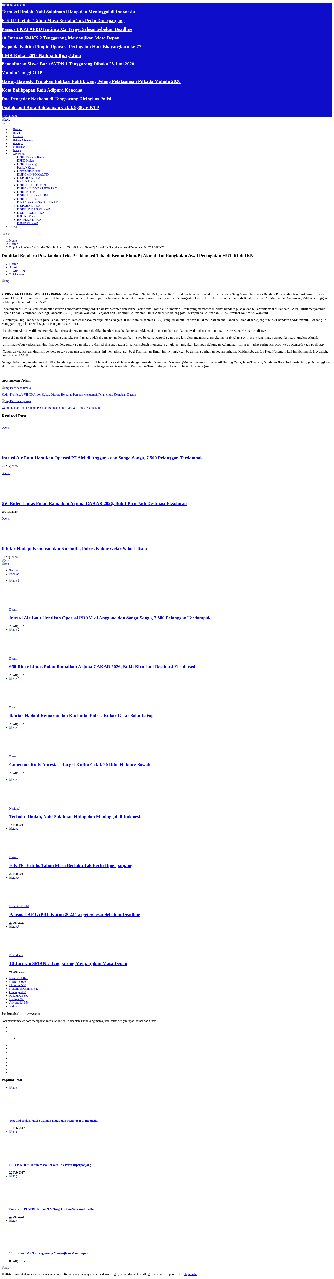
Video (16, 226)
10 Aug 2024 (17, 270)
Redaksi (14, 1027)
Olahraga (18, 143)
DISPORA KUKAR (30, 178)
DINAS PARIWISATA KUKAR (37, 202)
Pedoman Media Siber (22, 1045)
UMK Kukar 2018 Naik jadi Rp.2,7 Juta (41, 55)
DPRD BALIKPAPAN (31, 185)
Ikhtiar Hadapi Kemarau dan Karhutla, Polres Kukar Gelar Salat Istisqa (74, 548)
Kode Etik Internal (33, 1038)
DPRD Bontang (27, 164)
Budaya (17, 150)
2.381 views (16, 274)
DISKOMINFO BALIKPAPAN (37, 188)
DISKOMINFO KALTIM (33, 174)
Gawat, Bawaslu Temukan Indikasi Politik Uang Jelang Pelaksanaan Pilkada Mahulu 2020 (91, 81)
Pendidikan (19, 146)
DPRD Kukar (25, 160)
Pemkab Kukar (26, 167)
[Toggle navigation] (3, 123)
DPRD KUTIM (27, 192)
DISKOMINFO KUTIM (32, 195)
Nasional (17, 129)
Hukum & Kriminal (23, 139)
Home (13, 240)
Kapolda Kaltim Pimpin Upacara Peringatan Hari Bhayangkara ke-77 (71, 46)
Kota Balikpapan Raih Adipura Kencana (42, 90)
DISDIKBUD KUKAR (32, 212)
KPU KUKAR (26, 216)
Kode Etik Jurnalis (33, 1034)
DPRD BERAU (27, 198)
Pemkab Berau (26, 181)
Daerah (16, 132)
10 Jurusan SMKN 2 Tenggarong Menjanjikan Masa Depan (60, 37)
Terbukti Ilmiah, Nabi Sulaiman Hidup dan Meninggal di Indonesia (68, 11)
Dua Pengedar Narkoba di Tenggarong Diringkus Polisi (56, 98)
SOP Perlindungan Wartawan (40, 1041)
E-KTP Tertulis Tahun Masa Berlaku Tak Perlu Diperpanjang (63, 20)
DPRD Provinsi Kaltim (31, 157)
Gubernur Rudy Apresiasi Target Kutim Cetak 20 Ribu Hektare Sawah (79, 764)
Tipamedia (190, 1274)
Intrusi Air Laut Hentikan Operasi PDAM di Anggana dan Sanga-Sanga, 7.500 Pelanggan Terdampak (102, 457)
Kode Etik (15, 1031)
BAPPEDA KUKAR (30, 219)
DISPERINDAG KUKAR (33, 209)
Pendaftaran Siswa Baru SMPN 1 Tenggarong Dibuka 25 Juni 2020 (68, 63)
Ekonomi (18, 136)
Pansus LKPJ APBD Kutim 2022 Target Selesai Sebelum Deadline (67, 29)
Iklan (12, 1052)
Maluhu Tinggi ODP (22, 72)
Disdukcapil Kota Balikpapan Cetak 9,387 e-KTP (50, 107)
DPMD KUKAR (27, 223)
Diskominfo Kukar (28, 171)
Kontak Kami (17, 1048)
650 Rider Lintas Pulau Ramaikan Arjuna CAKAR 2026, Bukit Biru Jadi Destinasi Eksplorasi (94, 503)
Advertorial (19, 153)
